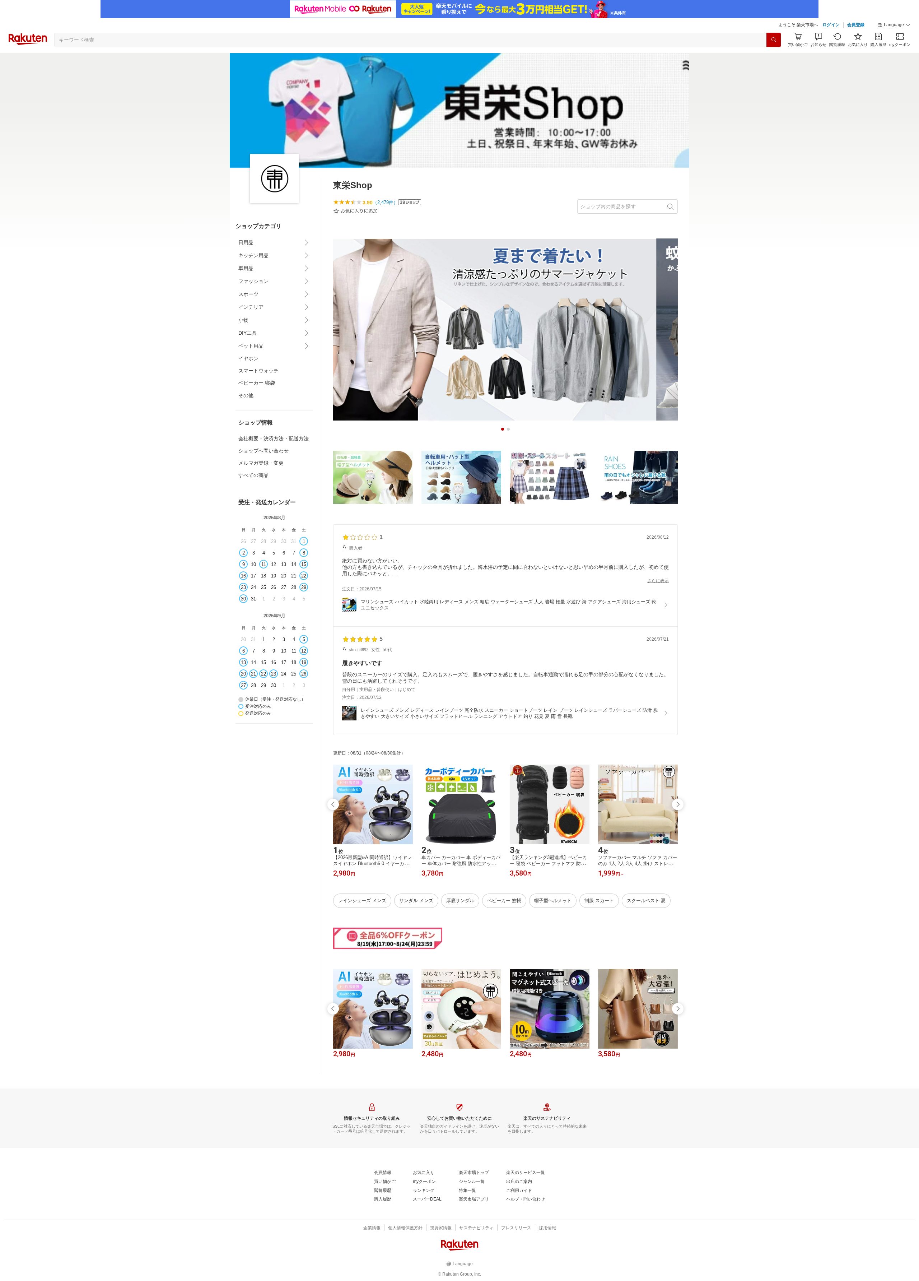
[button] (893, 25)
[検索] (773, 40)
